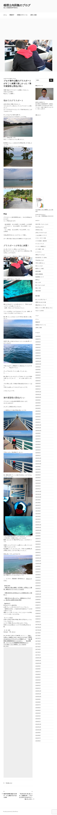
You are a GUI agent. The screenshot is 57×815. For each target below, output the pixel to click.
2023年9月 (38, 433)
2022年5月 (38, 477)
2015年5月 (38, 710)
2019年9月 (38, 566)
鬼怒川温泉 (38, 290)
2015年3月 (38, 716)
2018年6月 (38, 608)
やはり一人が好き (39, 310)
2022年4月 (38, 480)
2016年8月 (38, 668)
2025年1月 (38, 389)
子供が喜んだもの (9, 783)
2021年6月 (38, 508)
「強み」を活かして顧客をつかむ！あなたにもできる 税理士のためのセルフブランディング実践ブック (18, 637)
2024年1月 (38, 422)
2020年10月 (38, 530)
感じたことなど (39, 265)
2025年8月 (38, 369)
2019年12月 (38, 558)
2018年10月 (38, 596)
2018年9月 (38, 599)
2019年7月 (38, 571)
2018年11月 (38, 594)
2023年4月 (38, 447)
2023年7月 (38, 438)
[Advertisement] (28, 28)
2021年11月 (38, 494)
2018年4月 (38, 613)
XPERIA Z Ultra (39, 229)
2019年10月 (38, 563)
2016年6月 (38, 674)
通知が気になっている (40, 305)
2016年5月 (38, 677)
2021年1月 (38, 522)
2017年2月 (38, 652)
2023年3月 (38, 450)
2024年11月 (38, 394)
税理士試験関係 (39, 274)
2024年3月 (38, 416)
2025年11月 (38, 361)
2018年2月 (38, 619)
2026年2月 (38, 353)
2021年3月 (38, 516)
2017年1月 (38, 655)
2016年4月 (38, 680)
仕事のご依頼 (33, 14)
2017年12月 (38, 624)
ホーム (5, 14)
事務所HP (12, 14)
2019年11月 (38, 560)
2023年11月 (38, 427)
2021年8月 (38, 502)
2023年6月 (38, 441)
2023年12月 (38, 425)
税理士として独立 (39, 268)
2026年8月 (38, 336)
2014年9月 (38, 732)
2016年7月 (38, 671)
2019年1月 (38, 588)
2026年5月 (38, 344)
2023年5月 (38, 444)
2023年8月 (38, 436)
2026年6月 (38, 341)
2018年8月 (38, 602)
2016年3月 (38, 682)
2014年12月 (38, 724)
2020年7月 (38, 538)
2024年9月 (38, 400)
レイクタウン (38, 252)
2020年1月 (38, 555)
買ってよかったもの (40, 285)
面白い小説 (38, 288)
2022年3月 (38, 483)
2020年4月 (38, 547)
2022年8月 (38, 469)
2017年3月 (38, 649)
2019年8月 (38, 569)
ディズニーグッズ (39, 243)
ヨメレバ (43, 214)
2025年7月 (38, 372)
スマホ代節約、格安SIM (41, 240)
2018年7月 (38, 605)
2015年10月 (38, 696)
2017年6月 (38, 641)
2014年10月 (38, 729)
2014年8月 (38, 735)
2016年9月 (38, 666)
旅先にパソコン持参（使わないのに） (44, 307)
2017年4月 (38, 646)
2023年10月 (38, 430)
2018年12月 (38, 591)
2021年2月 (38, 519)
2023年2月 (38, 452)
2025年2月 (38, 386)
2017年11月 (38, 627)
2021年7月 (38, 505)
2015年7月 (38, 704)
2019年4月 (38, 580)
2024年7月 (38, 405)
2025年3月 (38, 383)
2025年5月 (38, 377)
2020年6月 (38, 541)
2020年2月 (38, 552)
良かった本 (38, 282)
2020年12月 (38, 524)
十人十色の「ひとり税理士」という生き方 (15, 644)
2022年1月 (38, 488)
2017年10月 (38, 630)
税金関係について (39, 276)
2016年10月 (38, 663)
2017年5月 (38, 644)
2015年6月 (38, 707)
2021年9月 (38, 499)
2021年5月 (38, 511)
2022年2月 (38, 486)
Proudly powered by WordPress (10, 811)
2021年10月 (38, 497)
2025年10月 (38, 364)
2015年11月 (38, 693)
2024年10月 (38, 397)
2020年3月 (38, 549)
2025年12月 (38, 358)
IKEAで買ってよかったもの (41, 224)
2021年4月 (38, 513)
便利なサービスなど (40, 254)
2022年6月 (38, 474)
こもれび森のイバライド (41, 235)
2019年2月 (38, 585)
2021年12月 (38, 491)
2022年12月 (38, 458)
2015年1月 (38, 721)
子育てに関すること (40, 263)
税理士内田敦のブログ (17, 5)
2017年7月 (38, 638)
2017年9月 (38, 632)
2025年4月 (38, 380)
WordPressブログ (39, 227)
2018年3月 (38, 616)
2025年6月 (38, 375)
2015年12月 (38, 691)
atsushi (14, 78)
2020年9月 (38, 533)
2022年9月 (38, 466)
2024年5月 (38, 411)
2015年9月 (38, 699)
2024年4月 (38, 414)
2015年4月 (38, 713)
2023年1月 (38, 455)
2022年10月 (38, 463)
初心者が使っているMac (41, 257)
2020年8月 (38, 535)
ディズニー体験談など (40, 246)
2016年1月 (38, 688)
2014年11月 (38, 727)
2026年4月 (38, 347)
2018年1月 (38, 621)
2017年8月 (38, 635)
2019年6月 (38, 574)
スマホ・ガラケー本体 (40, 238)
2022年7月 (38, 472)
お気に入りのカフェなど (41, 232)
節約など (37, 279)
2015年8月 (38, 702)
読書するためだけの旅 (40, 302)
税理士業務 (38, 271)
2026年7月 (38, 339)
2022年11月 (38, 461)
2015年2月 (38, 718)
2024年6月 (38, 408)
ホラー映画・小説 (39, 249)
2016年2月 (38, 685)
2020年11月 (38, 527)
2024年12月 (38, 391)
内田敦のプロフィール (22, 14)
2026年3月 (38, 350)
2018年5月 (38, 610)
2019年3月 (38, 583)
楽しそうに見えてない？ (41, 299)
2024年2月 (38, 419)
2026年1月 (38, 355)
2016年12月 (38, 657)
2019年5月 (38, 577)
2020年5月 (38, 544)
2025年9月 (38, 366)
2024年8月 (38, 402)
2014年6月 (38, 740)
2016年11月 (38, 660)
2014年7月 (38, 738)
